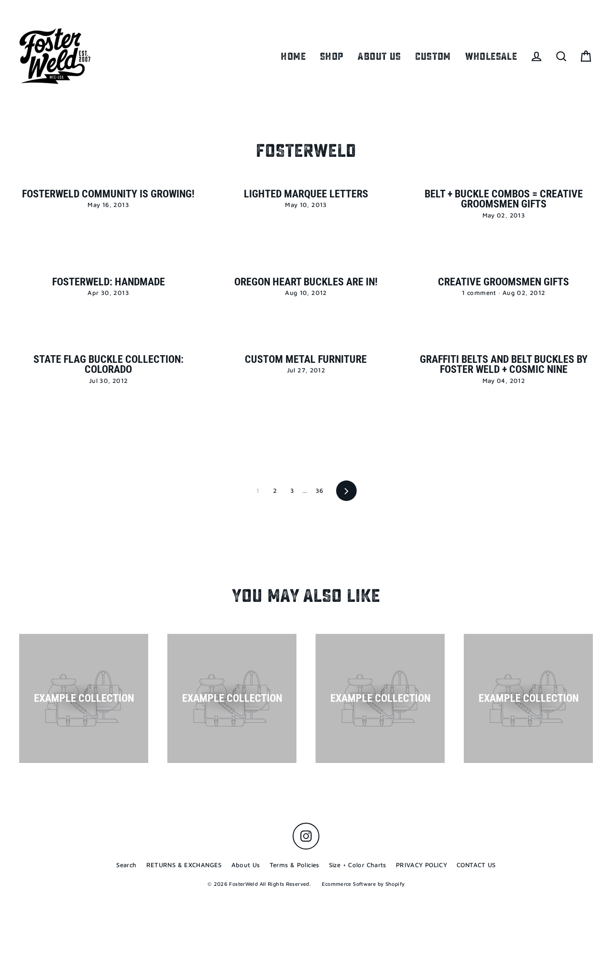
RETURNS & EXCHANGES (184, 865)
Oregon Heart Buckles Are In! (306, 282)
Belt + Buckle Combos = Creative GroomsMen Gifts (504, 199)
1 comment (480, 292)
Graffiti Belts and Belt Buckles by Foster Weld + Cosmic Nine (504, 364)
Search (126, 865)
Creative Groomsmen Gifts (503, 282)
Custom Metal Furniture (306, 359)
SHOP (332, 56)
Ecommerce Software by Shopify (363, 884)
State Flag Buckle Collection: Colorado (108, 364)
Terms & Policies (294, 865)
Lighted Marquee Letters (306, 194)
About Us (245, 865)
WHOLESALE (491, 56)
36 (320, 490)
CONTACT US (476, 865)
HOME (293, 56)
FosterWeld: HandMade (108, 282)
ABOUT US (379, 56)
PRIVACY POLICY (421, 865)
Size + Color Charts (357, 865)
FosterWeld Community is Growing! (108, 194)
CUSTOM (432, 56)
